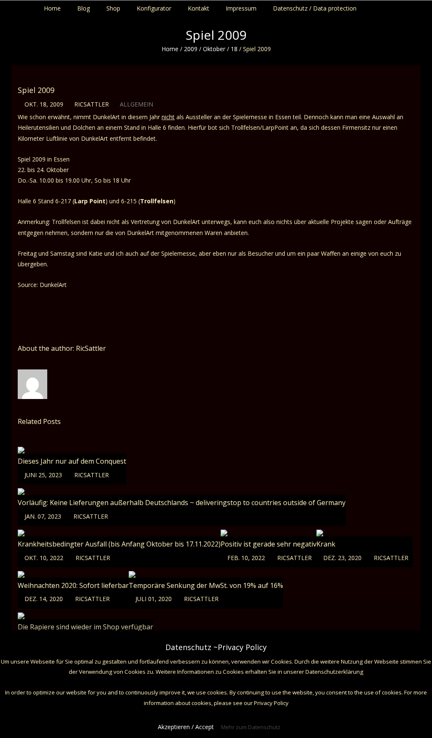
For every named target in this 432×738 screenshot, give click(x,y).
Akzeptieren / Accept (186, 727)
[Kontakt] (430, 6)
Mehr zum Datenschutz (251, 727)
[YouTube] (422, 6)
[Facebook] (406, 6)
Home (170, 49)
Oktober (214, 49)
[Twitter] (414, 6)
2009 (190, 49)
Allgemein (136, 104)
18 (234, 49)
